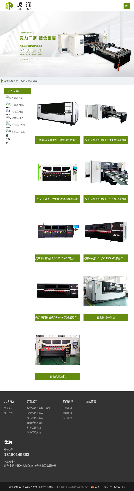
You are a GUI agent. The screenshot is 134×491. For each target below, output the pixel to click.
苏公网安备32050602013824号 (75, 486)
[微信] (13, 474)
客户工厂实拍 (18, 131)
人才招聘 (67, 417)
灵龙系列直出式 (19, 111)
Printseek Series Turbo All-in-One (105, 291)
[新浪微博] (7, 474)
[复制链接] (32, 474)
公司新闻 (67, 407)
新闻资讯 (68, 401)
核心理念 (8, 412)
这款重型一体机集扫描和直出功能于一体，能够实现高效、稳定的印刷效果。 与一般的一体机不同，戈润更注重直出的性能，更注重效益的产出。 (58, 113)
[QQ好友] (19, 474)
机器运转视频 (18, 124)
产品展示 (32, 401)
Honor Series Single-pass (58, 350)
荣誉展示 (8, 407)
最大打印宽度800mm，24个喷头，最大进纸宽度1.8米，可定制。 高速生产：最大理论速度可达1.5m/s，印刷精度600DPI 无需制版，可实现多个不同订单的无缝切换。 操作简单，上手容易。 (106, 113)
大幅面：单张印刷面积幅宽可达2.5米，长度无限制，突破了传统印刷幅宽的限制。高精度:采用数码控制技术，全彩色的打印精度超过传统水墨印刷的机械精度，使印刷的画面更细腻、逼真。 (106, 231)
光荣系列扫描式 (19, 118)
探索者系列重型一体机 (19, 98)
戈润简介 (9, 401)
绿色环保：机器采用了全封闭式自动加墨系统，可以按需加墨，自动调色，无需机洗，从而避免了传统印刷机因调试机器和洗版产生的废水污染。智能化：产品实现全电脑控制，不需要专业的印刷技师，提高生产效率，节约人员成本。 (57, 232)
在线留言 (91, 401)
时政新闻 (67, 412)
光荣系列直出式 (19, 104)
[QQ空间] (26, 474)
